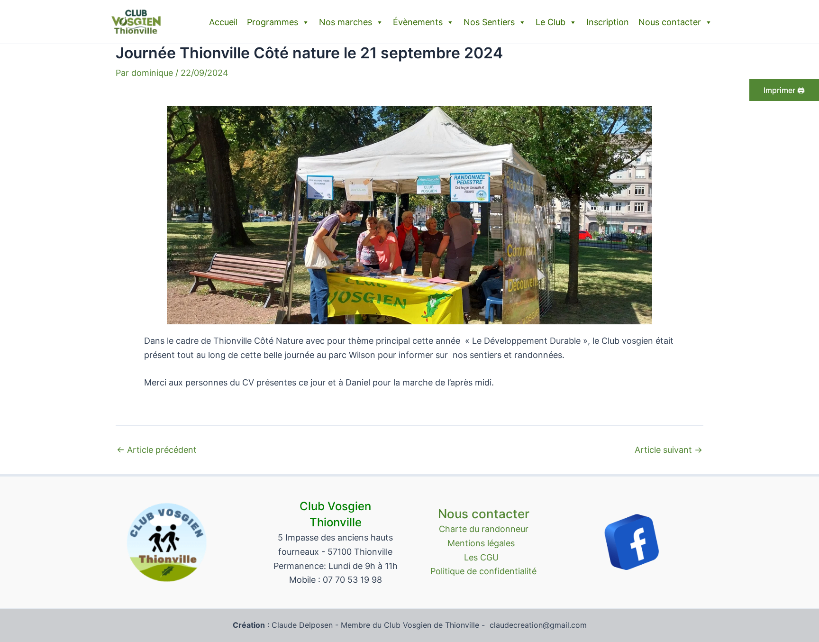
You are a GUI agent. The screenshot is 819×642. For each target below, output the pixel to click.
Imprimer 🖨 (784, 90)
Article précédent (157, 450)
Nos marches (345, 22)
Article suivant (668, 450)
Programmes (272, 22)
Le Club (550, 22)
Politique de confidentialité (483, 571)
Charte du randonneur (483, 529)
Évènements (418, 22)
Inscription (607, 22)
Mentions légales (483, 543)
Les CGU (483, 557)
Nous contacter (669, 22)
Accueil (223, 22)
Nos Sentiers (489, 22)
